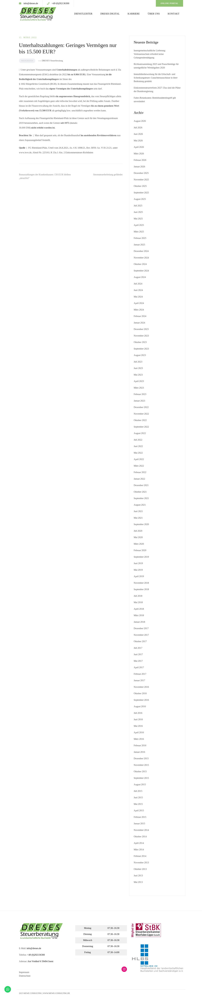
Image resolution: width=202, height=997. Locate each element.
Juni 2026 (138, 134)
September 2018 (141, 589)
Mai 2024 (138, 296)
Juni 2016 (138, 719)
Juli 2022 (138, 439)
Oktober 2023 (140, 342)
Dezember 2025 (141, 173)
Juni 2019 (138, 563)
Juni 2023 (138, 368)
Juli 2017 (138, 648)
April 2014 (139, 843)
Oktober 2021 (140, 492)
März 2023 (139, 387)
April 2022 (139, 459)
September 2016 (141, 700)
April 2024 (139, 303)
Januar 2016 (139, 752)
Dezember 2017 (141, 628)
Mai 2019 (138, 570)
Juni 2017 (138, 654)
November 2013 (141, 862)
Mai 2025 (138, 218)
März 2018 (139, 615)
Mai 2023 (138, 374)
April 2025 (139, 225)
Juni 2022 (138, 446)
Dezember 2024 (141, 251)
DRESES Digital (110, 13)
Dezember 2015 (141, 758)
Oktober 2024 (140, 264)
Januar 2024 (139, 322)
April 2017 (139, 667)
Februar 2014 (140, 856)
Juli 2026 (138, 127)
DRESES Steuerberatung (52, 61)
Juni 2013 (138, 875)
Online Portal (169, 3)
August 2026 (140, 121)
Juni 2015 (138, 797)
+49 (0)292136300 (60, 3)
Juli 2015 (138, 791)
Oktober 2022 (140, 420)
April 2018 (139, 609)
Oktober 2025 (140, 186)
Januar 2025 (139, 244)
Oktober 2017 (140, 641)
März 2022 (139, 465)
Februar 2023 (140, 394)
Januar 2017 (139, 680)
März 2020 (139, 544)
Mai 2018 (138, 602)
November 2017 (141, 635)
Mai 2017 (138, 661)
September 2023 (141, 348)
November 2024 (141, 257)
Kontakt (173, 13)
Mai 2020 (138, 537)
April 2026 (139, 147)
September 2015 (141, 778)
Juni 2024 (138, 290)
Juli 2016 (138, 713)
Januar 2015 (139, 823)
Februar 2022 (140, 472)
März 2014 (139, 849)
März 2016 (139, 739)
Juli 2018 (138, 596)
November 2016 (141, 687)
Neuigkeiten (27, 61)
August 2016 (140, 706)
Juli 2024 (138, 283)
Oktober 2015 (140, 771)
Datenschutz (24, 976)
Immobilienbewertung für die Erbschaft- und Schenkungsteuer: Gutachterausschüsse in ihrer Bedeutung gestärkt (155, 77)
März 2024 (139, 309)
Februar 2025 (140, 238)
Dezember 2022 (141, 407)
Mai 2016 (138, 726)
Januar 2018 (139, 622)
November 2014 (141, 830)
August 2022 (140, 433)
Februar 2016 (140, 745)
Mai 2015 (138, 804)
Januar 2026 (139, 166)
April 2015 (139, 810)
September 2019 (141, 557)
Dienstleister (83, 13)
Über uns (154, 13)
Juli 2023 (138, 361)
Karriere (134, 13)
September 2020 (141, 524)
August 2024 (140, 277)
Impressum (24, 972)
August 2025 (140, 199)
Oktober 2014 (140, 836)
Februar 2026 (140, 160)
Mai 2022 (138, 452)
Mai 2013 (138, 882)
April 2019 (139, 576)
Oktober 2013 (140, 869)
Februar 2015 (140, 817)
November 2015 (141, 765)
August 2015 (140, 784)
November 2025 (141, 179)
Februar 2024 (140, 316)
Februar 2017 (140, 674)
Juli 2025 (138, 205)
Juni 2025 (138, 212)
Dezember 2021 (141, 485)
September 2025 (141, 192)
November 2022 (141, 413)
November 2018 (141, 583)
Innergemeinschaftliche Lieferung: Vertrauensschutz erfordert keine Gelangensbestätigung (150, 54)
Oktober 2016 (140, 693)
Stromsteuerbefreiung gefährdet (107, 174)
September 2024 (141, 270)
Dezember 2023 (141, 329)
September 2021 (141, 498)
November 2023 (141, 335)
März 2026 (139, 153)
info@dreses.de (31, 3)
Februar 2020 (140, 550)
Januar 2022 (139, 479)
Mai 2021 (138, 518)
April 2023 (139, 381)
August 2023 (140, 355)
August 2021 (140, 505)
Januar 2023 (139, 400)
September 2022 (141, 426)
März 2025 (139, 231)
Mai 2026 (138, 140)
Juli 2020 (138, 531)
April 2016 (139, 732)
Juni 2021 (138, 511)
